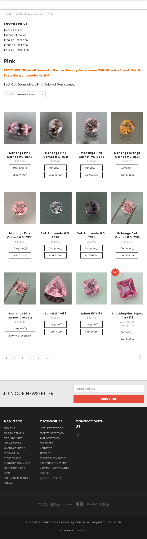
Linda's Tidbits (12, 443)
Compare (18, 168)
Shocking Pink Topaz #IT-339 (127, 315)
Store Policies (12, 458)
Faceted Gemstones (52, 433)
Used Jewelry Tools (52, 428)
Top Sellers (46, 443)
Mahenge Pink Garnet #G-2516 (127, 235)
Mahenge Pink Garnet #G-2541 (55, 155)
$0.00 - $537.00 (13, 30)
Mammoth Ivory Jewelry (54, 468)
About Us (9, 428)
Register (22, 478)
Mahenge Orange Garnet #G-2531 (127, 155)
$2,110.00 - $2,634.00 (16, 50)
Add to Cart (19, 175)
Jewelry (44, 473)
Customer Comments (17, 463)
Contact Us (11, 453)
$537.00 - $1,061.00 (15, 35)
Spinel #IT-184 (91, 313)
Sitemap (8, 483)
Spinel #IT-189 (55, 313)
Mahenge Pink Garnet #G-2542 (91, 155)
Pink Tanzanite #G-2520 (56, 235)
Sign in (8, 478)
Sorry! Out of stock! (20, 335)
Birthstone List (13, 438)
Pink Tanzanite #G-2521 (91, 235)
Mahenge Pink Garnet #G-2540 (20, 155)
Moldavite (46, 448)
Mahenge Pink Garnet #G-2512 (19, 315)
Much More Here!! (14, 448)
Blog (7, 473)
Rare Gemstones (50, 438)
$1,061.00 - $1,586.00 (16, 40)
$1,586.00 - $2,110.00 (16, 45)
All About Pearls (14, 433)
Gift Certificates (14, 468)
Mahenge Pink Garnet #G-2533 (20, 235)
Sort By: (10, 94)
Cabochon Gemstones (53, 463)
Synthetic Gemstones (53, 458)
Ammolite (45, 453)
